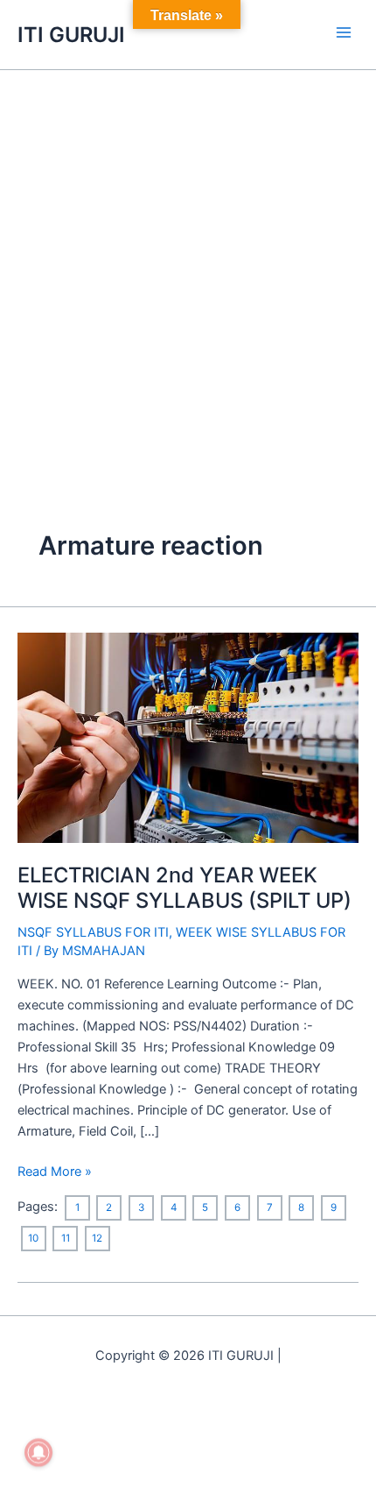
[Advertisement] (188, 267)
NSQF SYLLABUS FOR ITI (93, 932)
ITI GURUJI (71, 34)
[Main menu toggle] (344, 32)
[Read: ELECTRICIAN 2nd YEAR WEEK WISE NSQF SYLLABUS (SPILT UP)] (188, 737)
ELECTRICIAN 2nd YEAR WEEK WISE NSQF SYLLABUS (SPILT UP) (184, 887)
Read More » (54, 1170)
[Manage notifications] (38, 1453)
